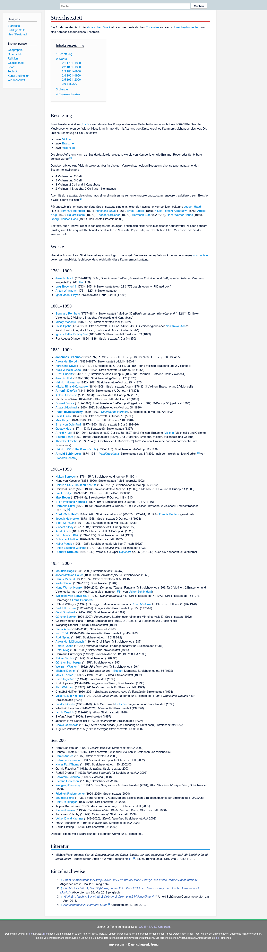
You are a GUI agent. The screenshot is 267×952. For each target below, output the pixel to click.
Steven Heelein (65, 810)
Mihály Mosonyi (66, 322)
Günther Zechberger (68, 662)
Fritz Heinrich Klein (67, 535)
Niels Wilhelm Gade (68, 370)
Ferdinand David (105, 210)
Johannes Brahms (68, 357)
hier (31, 933)
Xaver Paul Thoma (67, 764)
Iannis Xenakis (65, 712)
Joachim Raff (64, 378)
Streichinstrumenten (186, 27)
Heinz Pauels (64, 543)
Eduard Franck (65, 403)
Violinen (67, 139)
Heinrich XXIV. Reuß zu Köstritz (76, 449)
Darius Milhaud (65, 579)
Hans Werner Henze (180, 215)
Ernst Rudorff (135, 210)
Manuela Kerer (65, 797)
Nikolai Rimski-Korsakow (170, 210)
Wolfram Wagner (66, 666)
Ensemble (152, 27)
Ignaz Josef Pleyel (67, 295)
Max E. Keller (64, 675)
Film (119, 591)
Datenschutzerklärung (143, 944)
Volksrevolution (175, 326)
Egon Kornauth (65, 522)
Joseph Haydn (193, 206)
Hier (45, 933)
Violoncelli (68, 147)
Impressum (116, 944)
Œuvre (85, 124)
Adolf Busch (63, 531)
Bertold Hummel (66, 608)
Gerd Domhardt (65, 612)
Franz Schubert (82, 600)
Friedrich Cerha (65, 704)
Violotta (169, 432)
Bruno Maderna (141, 604)
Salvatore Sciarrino (68, 760)
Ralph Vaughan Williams (71, 547)
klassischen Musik (99, 27)
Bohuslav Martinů (67, 539)
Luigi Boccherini (66, 286)
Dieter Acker (64, 629)
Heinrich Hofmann (67, 382)
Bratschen (68, 143)
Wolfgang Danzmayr (69, 785)
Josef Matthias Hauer (69, 575)
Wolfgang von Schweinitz (72, 595)
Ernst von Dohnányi (68, 424)
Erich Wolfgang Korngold (71, 501)
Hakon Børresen (66, 476)
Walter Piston (64, 583)
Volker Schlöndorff (140, 591)
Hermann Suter (141, 215)
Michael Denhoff (66, 670)
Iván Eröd (62, 633)
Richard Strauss (67, 552)
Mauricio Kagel (65, 571)
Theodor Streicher (108, 215)
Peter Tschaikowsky (69, 411)
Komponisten (201, 255)
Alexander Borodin (67, 361)
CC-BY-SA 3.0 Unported (154, 926)
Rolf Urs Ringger (66, 802)
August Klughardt (66, 407)
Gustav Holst (64, 428)
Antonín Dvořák (66, 390)
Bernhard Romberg (72, 210)
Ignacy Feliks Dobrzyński (72, 334)
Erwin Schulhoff (67, 514)
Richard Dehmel (66, 458)
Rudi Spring (63, 637)
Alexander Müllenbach (70, 641)
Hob (81, 282)
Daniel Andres (64, 756)
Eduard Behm (76, 215)
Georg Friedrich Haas (64, 219)
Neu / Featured (17, 34)
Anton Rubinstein (66, 395)
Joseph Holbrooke (67, 518)
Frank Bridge (64, 493)
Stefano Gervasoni (67, 781)
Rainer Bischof (65, 658)
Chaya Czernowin (67, 725)
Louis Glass (63, 416)
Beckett (118, 670)
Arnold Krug (63, 432)
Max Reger (63, 420)
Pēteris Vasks (64, 646)
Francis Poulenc (169, 514)
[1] (130, 858)
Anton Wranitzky (66, 290)
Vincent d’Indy (64, 527)
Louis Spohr (63, 326)
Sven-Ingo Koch (66, 679)
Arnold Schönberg (68, 453)
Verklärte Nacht (109, 453)
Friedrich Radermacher (70, 793)
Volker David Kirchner (69, 695)
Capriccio (125, 552)
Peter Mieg (62, 650)
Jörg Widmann (65, 687)
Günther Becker (66, 616)
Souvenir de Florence (114, 411)
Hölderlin (120, 704)
